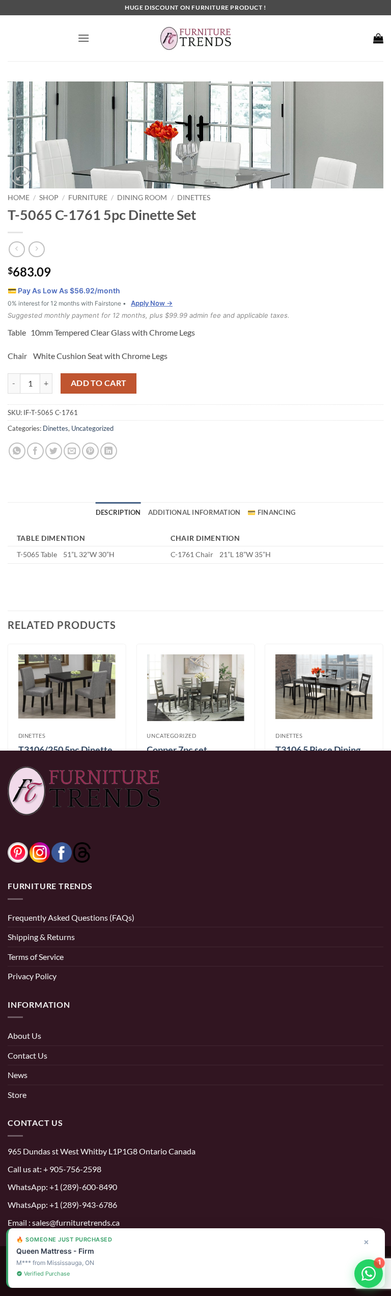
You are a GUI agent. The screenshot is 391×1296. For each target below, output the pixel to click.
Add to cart (99, 383)
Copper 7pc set (177, 749)
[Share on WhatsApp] (17, 451)
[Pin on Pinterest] (90, 451)
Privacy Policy (32, 976)
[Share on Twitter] (53, 451)
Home (19, 197)
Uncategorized (92, 428)
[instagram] (40, 851)
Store (17, 1094)
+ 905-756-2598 (71, 1169)
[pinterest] (18, 851)
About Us (24, 1035)
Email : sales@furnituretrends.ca (64, 1222)
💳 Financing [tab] (271, 512)
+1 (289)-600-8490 (82, 1187)
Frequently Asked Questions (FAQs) (71, 917)
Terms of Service (36, 956)
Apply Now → (152, 303)
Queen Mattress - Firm (55, 1251)
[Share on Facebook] (35, 451)
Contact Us (27, 1055)
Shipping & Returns (41, 937)
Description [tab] (118, 512)
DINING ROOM (142, 197)
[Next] (382, 696)
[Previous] (8, 696)
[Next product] (16, 249)
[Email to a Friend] (72, 451)
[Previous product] (36, 249)
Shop (49, 197)
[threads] (71, 851)
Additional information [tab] (194, 512)
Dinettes (193, 197)
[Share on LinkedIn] (108, 451)
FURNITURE (87, 197)
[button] (83, 37)
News (17, 1075)
